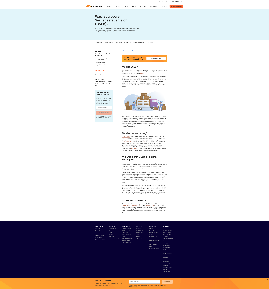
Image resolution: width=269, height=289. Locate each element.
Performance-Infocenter (168, 240)
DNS (144, 141)
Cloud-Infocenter (167, 249)
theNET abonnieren (104, 112)
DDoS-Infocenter (167, 232)
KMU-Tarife (97, 230)
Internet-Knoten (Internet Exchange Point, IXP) (153, 232)
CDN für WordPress (126, 242)
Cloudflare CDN (149, 205)
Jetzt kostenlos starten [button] (156, 58)
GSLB (150, 246)
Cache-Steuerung (153, 244)
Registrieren (162, 1)
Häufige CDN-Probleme (154, 248)
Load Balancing (126, 136)
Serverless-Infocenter (168, 243)
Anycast (151, 228)
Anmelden (164, 6)
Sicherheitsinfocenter (168, 238)
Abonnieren (167, 281)
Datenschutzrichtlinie (100, 120)
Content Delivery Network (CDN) (131, 205)
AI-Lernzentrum (166, 271)
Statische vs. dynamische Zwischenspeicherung (114, 236)
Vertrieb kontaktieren (176, 6)
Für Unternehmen (99, 233)
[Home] (94, 6)
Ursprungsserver (135, 163)
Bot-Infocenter (166, 247)
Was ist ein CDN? (109, 42)
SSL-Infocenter (166, 245)
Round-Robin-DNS (127, 141)
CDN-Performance (126, 228)
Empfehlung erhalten (99, 235)
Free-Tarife (97, 228)
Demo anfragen (98, 237)
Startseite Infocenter (167, 230)
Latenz (142, 73)
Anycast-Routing (135, 148)
